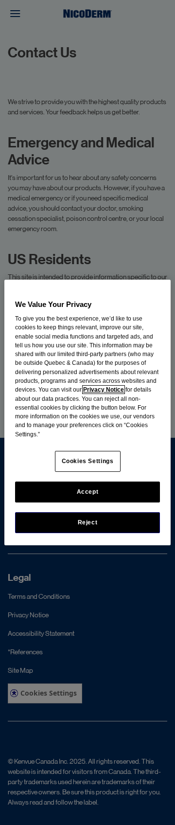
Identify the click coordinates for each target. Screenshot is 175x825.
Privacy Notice (103, 389)
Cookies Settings (88, 461)
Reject (88, 522)
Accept (88, 491)
